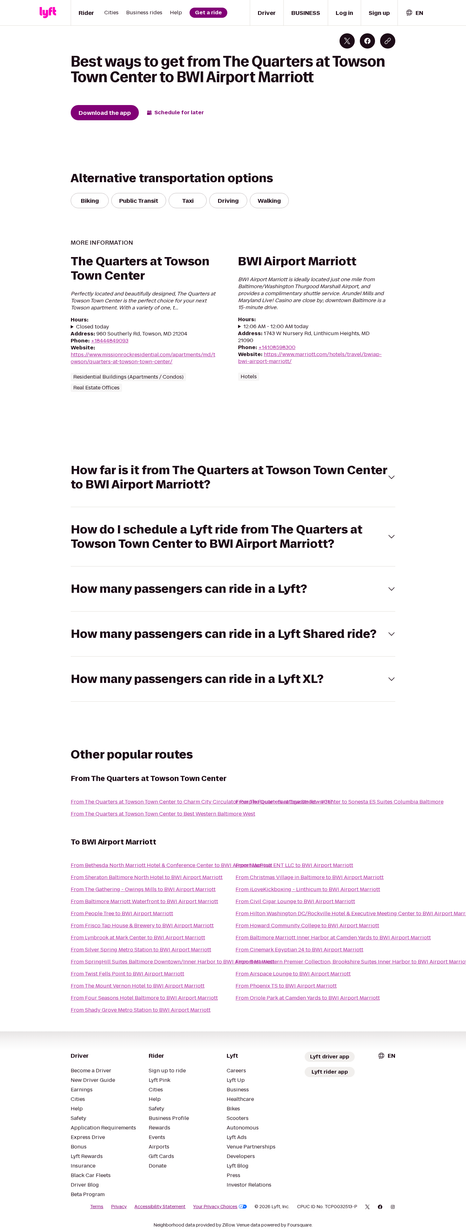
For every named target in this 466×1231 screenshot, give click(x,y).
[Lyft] (48, 13)
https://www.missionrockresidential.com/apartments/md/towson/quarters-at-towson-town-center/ (143, 358)
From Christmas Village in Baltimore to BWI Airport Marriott (310, 877)
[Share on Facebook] (367, 41)
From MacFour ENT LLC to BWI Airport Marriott (294, 865)
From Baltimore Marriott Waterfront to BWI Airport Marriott (144, 901)
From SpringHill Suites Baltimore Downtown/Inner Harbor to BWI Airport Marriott (173, 961)
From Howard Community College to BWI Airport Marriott (307, 925)
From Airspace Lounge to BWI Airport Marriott (293, 973)
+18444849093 (109, 340)
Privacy (119, 1206)
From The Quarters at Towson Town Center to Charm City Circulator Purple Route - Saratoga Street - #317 (202, 801)
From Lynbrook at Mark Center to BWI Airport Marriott (138, 937)
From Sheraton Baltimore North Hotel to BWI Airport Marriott (147, 877)
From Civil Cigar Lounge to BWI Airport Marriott (295, 901)
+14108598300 (276, 347)
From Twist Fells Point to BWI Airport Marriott (127, 973)
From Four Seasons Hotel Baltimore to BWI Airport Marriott (144, 998)
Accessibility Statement (159, 1206)
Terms (96, 1206)
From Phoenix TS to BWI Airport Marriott (286, 985)
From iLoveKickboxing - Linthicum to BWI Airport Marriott (308, 889)
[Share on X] (347, 41)
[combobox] (414, 13)
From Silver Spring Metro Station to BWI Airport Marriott (141, 949)
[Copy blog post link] (387, 41)
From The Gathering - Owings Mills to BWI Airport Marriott (143, 889)
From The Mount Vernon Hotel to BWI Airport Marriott (137, 985)
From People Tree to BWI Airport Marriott (122, 913)
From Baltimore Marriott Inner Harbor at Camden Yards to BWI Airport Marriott (333, 937)
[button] (233, 477)
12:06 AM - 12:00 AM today (275, 326)
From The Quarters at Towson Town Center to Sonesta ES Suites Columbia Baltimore (339, 801)
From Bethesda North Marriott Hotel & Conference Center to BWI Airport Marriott (171, 865)
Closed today (92, 326)
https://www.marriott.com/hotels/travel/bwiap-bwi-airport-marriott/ (310, 358)
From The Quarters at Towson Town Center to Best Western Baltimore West (163, 813)
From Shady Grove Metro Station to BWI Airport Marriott (140, 1010)
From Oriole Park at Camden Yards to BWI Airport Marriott (308, 998)
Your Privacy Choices (215, 1206)
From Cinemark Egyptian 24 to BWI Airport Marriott (299, 949)
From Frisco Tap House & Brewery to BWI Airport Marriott (142, 925)
